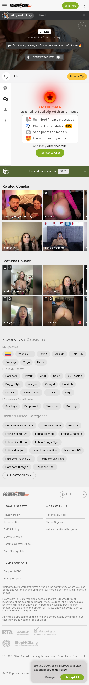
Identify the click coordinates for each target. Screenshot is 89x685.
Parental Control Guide (17, 544)
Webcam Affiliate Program (61, 529)
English (70, 494)
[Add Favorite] (6, 76)
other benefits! (57, 146)
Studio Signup (54, 522)
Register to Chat (50, 152)
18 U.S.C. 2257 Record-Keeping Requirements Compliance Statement (43, 656)
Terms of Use (12, 522)
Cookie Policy (57, 669)
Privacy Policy (12, 514)
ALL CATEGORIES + (19, 475)
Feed (42, 15)
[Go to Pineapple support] (6, 643)
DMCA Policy (11, 529)
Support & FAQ (12, 571)
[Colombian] (8, 354)
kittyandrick (12, 339)
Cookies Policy (13, 536)
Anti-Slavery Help (14, 551)
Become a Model (56, 514)
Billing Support (12, 578)
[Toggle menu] (4, 5)
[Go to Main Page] (26, 5)
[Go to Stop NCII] (26, 643)
